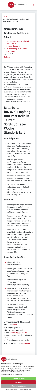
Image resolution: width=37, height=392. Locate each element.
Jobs (5, 16)
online (14, 324)
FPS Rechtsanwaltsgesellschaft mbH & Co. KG (18, 42)
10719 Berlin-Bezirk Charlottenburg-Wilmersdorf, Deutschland (16, 48)
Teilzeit (7, 57)
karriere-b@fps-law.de (18, 333)
